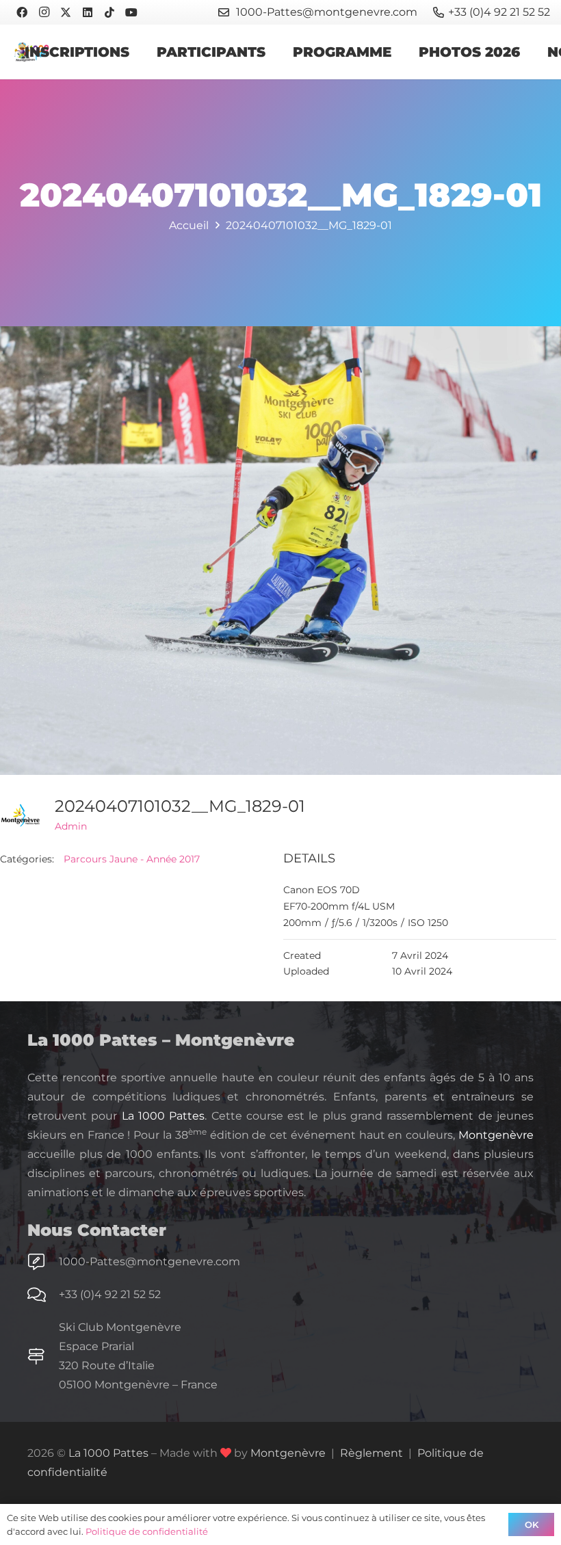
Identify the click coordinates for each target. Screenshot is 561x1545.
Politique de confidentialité (147, 1531)
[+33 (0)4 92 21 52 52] (43, 1294)
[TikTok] (109, 12)
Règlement (371, 1453)
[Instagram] (44, 12)
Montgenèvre (496, 1134)
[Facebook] (22, 12)
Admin (71, 826)
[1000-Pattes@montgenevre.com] (43, 1262)
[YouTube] (131, 12)
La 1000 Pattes (163, 1115)
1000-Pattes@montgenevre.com (149, 1261)
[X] (66, 12)
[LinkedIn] (88, 12)
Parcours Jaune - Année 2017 (132, 859)
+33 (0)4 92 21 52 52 (110, 1294)
